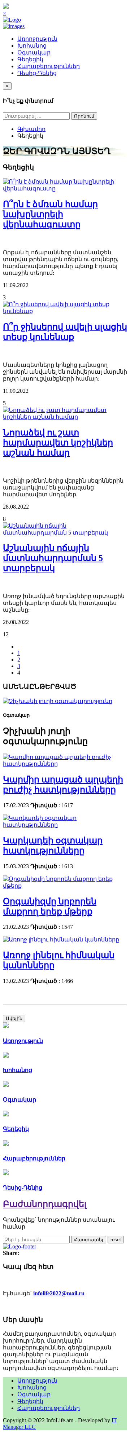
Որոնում (84, 116)
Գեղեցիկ (30, 59)
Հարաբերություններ (48, 66)
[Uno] (14, 26)
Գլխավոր (31, 129)
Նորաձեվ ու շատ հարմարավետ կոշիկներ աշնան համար (58, 442)
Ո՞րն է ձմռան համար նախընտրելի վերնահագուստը (50, 214)
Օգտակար (34, 52)
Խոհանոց (32, 46)
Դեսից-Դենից (37, 73)
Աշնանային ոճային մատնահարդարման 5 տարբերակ (53, 558)
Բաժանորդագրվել (45, 1204)
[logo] (12, 20)
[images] (65, 188)
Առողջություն (37, 39)
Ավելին (14, 1018)
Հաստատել (88, 1239)
